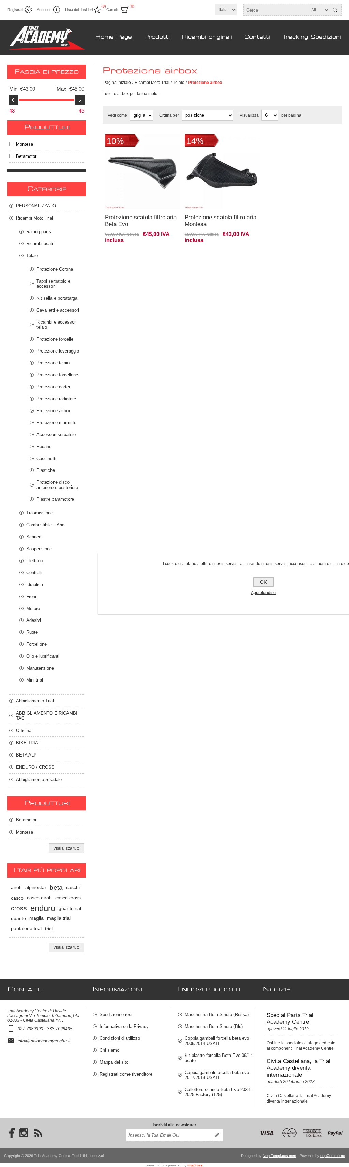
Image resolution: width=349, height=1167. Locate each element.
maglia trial (59, 918)
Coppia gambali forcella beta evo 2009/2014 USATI (217, 1041)
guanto (18, 918)
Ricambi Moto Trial (152, 82)
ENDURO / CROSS (35, 767)
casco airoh (39, 897)
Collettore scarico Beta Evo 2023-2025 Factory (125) (218, 1092)
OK (263, 582)
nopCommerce (332, 1156)
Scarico (33, 536)
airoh (16, 887)
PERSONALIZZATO (36, 205)
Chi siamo (109, 1050)
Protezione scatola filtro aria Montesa (220, 220)
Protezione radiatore (56, 398)
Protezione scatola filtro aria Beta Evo (141, 220)
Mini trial (34, 680)
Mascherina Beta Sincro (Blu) (214, 1026)
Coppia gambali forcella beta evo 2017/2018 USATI (217, 1075)
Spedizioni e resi (116, 1014)
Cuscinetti (46, 458)
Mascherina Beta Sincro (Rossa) (217, 1014)
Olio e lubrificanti (42, 656)
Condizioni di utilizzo (120, 1038)
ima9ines (195, 1165)
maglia (36, 918)
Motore (33, 608)
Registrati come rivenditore (126, 1074)
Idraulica (34, 584)
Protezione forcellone (57, 374)
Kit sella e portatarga (56, 298)
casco (17, 898)
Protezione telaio (53, 362)
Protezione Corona (54, 269)
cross (19, 908)
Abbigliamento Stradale (39, 779)
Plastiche (45, 470)
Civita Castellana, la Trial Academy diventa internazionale (298, 1068)
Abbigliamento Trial (35, 700)
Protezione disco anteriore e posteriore (57, 485)
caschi (73, 887)
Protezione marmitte (56, 422)
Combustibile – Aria (45, 524)
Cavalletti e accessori (57, 310)
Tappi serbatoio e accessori (53, 284)
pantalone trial (26, 928)
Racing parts (38, 231)
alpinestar (35, 887)
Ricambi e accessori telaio (56, 324)
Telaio (178, 82)
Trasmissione (39, 512)
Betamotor (26, 156)
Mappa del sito (114, 1062)
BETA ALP (26, 755)
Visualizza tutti (66, 848)
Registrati (15, 10)
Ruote (32, 632)
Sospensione (39, 548)
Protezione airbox (53, 410)
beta (56, 887)
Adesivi (33, 620)
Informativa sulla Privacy (124, 1026)
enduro (42, 908)
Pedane (43, 446)
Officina (23, 730)
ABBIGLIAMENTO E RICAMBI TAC (46, 715)
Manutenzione (40, 668)
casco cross (68, 897)
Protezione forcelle (54, 339)
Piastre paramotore (55, 499)
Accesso (44, 10)
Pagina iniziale (117, 82)
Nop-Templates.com (279, 1156)
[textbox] (286, 9)
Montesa (24, 144)
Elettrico (34, 560)
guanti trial (70, 908)
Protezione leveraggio (57, 351)
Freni (31, 596)
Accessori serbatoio (56, 434)
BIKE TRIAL (28, 742)
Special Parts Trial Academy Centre (290, 1018)
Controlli (34, 572)
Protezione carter (53, 386)
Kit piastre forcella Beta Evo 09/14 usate (219, 1058)
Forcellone (36, 644)
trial (49, 928)
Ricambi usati (39, 243)
